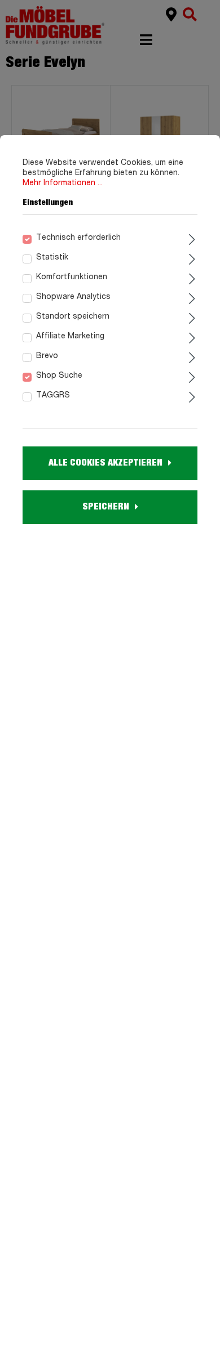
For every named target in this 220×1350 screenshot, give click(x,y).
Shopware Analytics (73, 297)
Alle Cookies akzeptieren (105, 462)
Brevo (47, 356)
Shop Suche (59, 375)
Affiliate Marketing (70, 336)
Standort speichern (72, 316)
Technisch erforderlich (78, 238)
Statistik (52, 257)
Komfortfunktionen (71, 277)
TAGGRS (53, 395)
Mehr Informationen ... (63, 183)
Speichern (105, 506)
